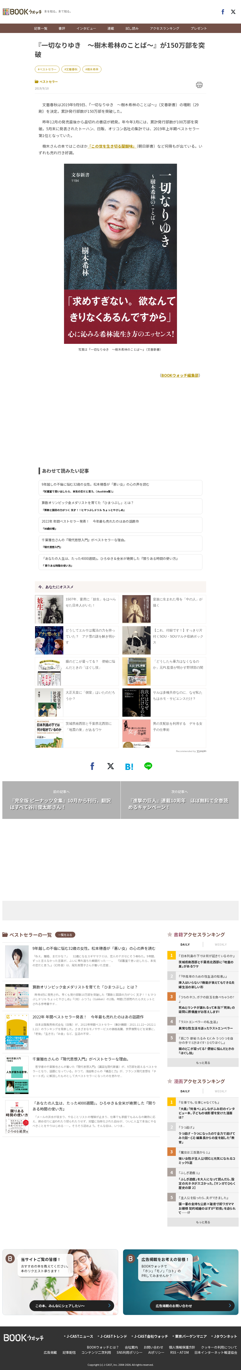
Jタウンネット (225, 1336)
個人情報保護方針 (182, 1347)
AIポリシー (156, 1352)
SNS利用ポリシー (130, 1352)
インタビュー (86, 28)
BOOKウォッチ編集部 (180, 375)
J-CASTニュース (80, 1336)
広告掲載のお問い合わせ (174, 1305)
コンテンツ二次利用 (96, 1352)
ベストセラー (48, 69)
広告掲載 (50, 1352)
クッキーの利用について (219, 1347)
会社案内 (131, 1347)
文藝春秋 (71, 69)
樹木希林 (92, 69)
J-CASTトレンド (113, 1336)
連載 (111, 28)
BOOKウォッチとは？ (103, 1347)
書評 (62, 28)
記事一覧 (40, 28)
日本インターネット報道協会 (215, 1352)
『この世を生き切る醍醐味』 (112, 146)
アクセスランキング (164, 28)
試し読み (132, 28)
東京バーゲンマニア (191, 1336)
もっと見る (203, 1063)
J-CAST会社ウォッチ (151, 1336)
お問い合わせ (153, 1347)
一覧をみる (65, 935)
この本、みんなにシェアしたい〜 (60, 1305)
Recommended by (186, 751)
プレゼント (199, 28)
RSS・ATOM (179, 1352)
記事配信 (69, 1352)
